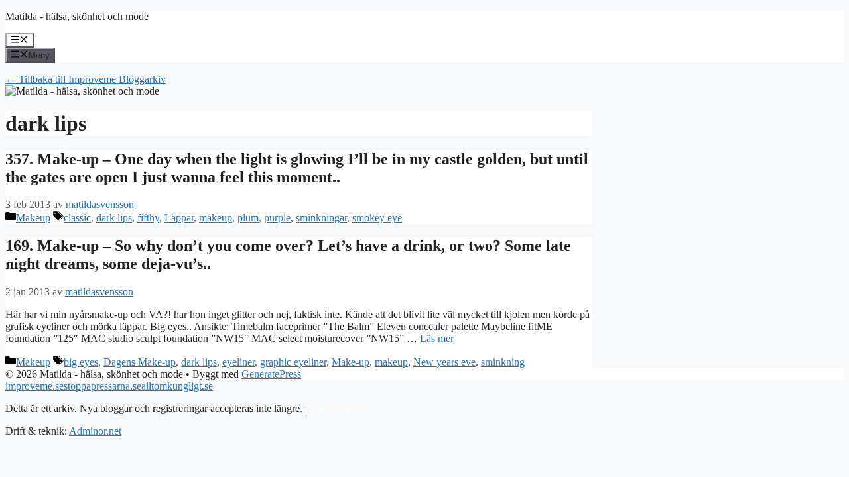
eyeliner (238, 362)
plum (248, 217)
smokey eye (377, 217)
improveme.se (34, 386)
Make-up (350, 362)
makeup (215, 217)
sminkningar (321, 217)
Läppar (179, 217)
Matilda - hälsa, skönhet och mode (77, 16)
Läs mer (437, 338)
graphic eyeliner (293, 362)
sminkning (503, 362)
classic (77, 217)
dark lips (114, 217)
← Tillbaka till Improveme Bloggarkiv (85, 79)
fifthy (148, 217)
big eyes (81, 362)
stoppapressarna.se (102, 386)
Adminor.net (95, 431)
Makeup (33, 217)
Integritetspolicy (343, 408)
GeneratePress (271, 374)
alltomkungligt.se (177, 386)
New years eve (444, 362)
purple (277, 217)
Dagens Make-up (139, 362)
